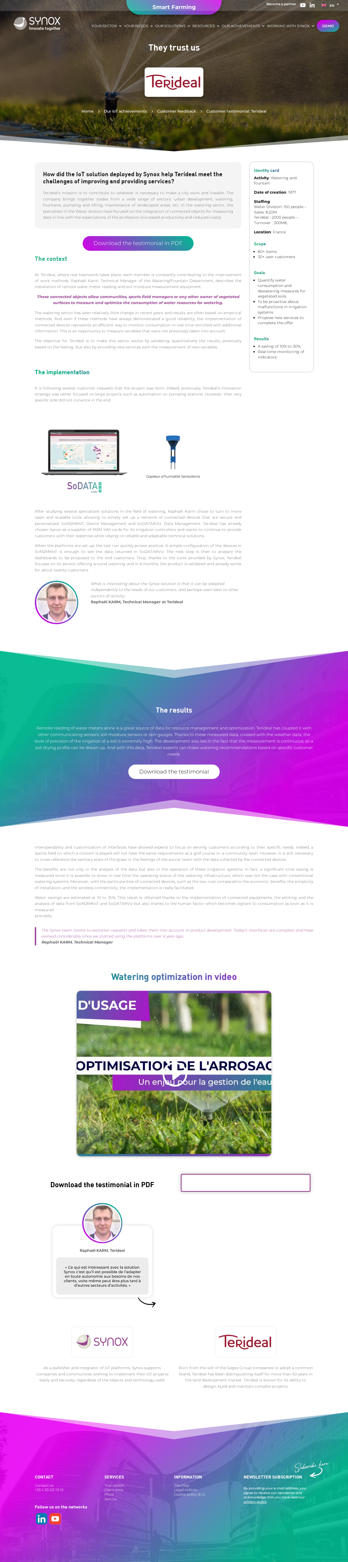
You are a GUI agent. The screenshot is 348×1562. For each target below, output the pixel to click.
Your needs (136, 26)
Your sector (104, 26)
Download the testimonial (174, 771)
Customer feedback (176, 111)
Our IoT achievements (125, 111)
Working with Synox (288, 26)
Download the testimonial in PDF (138, 243)
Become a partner (281, 4)
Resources (203, 26)
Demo (328, 26)
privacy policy (255, 1502)
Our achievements (241, 26)
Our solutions (170, 26)
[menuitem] (330, 6)
